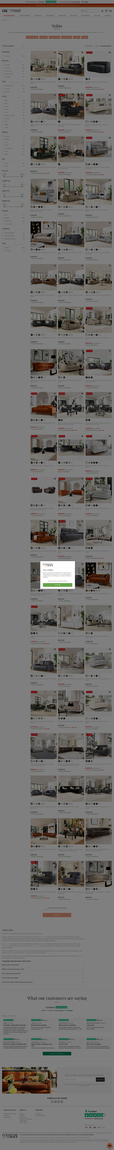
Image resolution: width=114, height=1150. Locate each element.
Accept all (57, 585)
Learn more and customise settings (57, 581)
